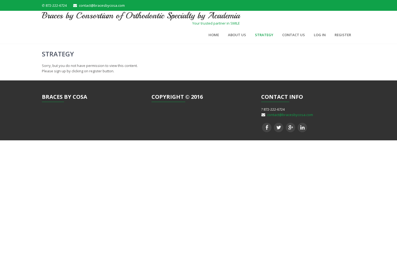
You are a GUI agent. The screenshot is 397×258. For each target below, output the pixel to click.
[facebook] (266, 127)
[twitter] (278, 127)
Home (213, 34)
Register (343, 34)
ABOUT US (237, 34)
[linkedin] (302, 127)
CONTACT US (293, 34)
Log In (320, 34)
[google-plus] (290, 127)
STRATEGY (264, 34)
